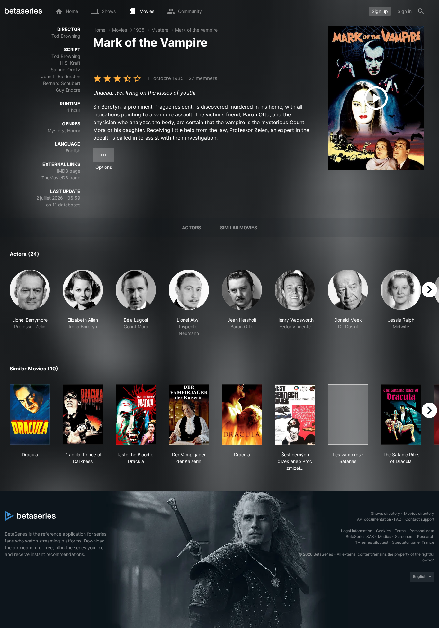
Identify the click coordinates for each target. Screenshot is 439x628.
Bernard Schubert (61, 83)
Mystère (159, 29)
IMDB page (68, 171)
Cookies (383, 530)
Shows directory (385, 513)
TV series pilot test (371, 542)
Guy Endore (68, 90)
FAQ (397, 519)
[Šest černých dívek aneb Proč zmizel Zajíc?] (295, 414)
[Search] (421, 11)
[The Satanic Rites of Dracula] (401, 414)
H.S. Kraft (70, 63)
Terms (400, 530)
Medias (384, 536)
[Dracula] (30, 414)
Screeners (404, 536)
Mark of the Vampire (196, 29)
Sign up (380, 11)
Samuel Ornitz (65, 69)
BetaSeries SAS (360, 536)
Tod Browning (65, 36)
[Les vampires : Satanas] (348, 414)
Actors (191, 227)
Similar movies (238, 227)
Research (425, 536)
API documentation (374, 519)
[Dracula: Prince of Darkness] (83, 414)
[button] (30, 303)
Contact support (419, 519)
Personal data (421, 530)
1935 (139, 29)
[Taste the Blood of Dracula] (136, 414)
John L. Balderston (60, 76)
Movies (119, 29)
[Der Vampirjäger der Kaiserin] (189, 414)
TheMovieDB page (60, 177)
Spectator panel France (413, 542)
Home (99, 29)
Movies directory (419, 513)
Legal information (356, 530)
